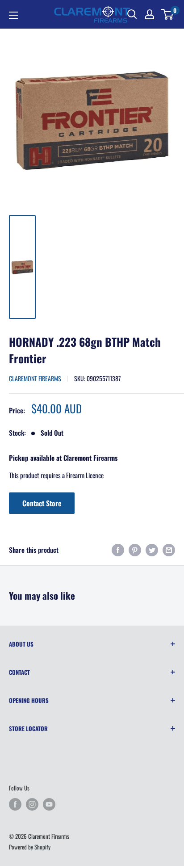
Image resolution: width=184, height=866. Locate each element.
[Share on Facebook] (118, 550)
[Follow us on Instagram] (32, 804)
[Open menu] (13, 15)
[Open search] (132, 14)
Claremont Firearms (35, 378)
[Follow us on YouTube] (49, 804)
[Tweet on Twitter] (152, 550)
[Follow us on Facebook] (15, 804)
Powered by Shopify (29, 846)
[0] (167, 14)
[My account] (149, 14)
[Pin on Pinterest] (135, 550)
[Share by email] (169, 550)
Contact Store (41, 503)
